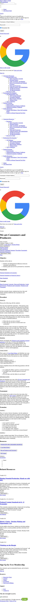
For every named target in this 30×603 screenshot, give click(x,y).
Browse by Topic (10, 91)
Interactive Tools (7, 577)
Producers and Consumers (13, 285)
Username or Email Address (7, 22)
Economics (3, 457)
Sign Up (2, 73)
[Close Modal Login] (0, 15)
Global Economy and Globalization (19, 87)
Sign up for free (18, 70)
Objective (2, 250)
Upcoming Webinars (15, 97)
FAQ (4, 589)
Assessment (24, 250)
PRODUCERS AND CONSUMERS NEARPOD (11, 444)
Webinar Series (13, 100)
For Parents (6, 581)
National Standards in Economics (8, 272)
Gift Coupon (12, 395)
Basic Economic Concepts (16, 78)
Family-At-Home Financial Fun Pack (15, 113)
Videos (5, 580)
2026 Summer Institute (15, 95)
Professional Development (9, 93)
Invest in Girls (10, 104)
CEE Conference (10, 101)
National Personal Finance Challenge (15, 105)
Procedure (18, 250)
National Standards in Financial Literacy (10, 275)
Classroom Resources (8, 75)
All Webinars (12, 94)
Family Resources (7, 108)
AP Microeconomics (15, 88)
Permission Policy (4, 601)
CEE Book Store (7, 10)
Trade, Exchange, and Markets (17, 81)
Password (2, 25)
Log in (1, 13)
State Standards (4, 278)
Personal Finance (14, 80)
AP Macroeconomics (15, 90)
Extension (2, 251)
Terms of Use (12, 601)
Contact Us (6, 590)
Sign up (2, 571)
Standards (7, 250)
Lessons (5, 578)
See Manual (3, 514)
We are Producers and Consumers (9, 450)
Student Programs (7, 103)
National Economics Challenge (14, 107)
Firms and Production (15, 85)
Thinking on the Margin (8, 545)
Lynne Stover (7, 244)
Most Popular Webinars (15, 98)
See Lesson (3, 495)
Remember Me (5, 28)
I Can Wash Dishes (12, 353)
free (22, 19)
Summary (12, 250)
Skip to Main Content (5, 0)
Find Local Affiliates (8, 583)
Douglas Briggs (16, 244)
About (4, 9)
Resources (11, 77)
